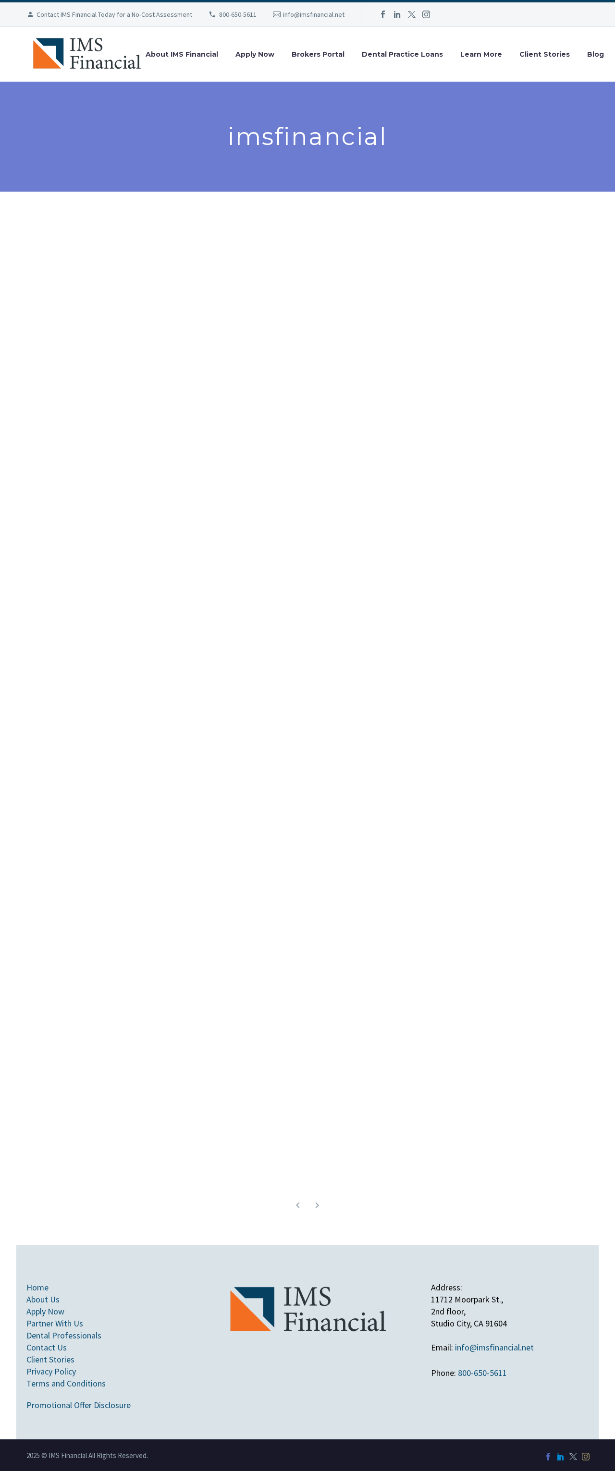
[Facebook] (383, 14)
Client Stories (544, 54)
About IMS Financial (182, 54)
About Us (43, 1299)
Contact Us (46, 1347)
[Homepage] (86, 54)
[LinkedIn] (397, 14)
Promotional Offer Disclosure (78, 1404)
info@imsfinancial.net (313, 14)
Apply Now (254, 54)
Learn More (481, 54)
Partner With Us (54, 1323)
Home (37, 1287)
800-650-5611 (238, 14)
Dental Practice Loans (402, 54)
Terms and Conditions (66, 1383)
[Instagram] (426, 14)
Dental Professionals (63, 1335)
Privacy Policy (51, 1371)
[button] (298, 1205)
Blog (595, 54)
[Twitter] (412, 14)
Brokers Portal (318, 54)
